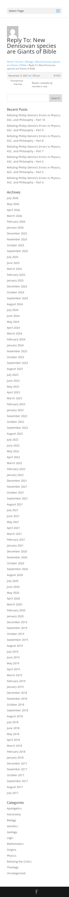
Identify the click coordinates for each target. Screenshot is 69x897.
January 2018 (15, 757)
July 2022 (12, 439)
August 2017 (15, 787)
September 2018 (17, 710)
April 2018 (13, 740)
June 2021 (13, 516)
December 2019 (17, 622)
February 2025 (16, 275)
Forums (19, 61)
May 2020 (13, 592)
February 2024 (16, 339)
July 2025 (12, 257)
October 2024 (15, 292)
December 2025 (17, 233)
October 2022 (15, 422)
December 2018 (17, 693)
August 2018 (15, 716)
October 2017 (15, 775)
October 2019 (15, 634)
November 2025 (17, 239)
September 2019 (17, 640)
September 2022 (17, 427)
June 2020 (13, 587)
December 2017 (17, 763)
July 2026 (12, 198)
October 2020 (15, 563)
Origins (11, 849)
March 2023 (14, 398)
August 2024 (15, 304)
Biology (29, 61)
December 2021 (17, 480)
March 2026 (14, 216)
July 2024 (12, 310)
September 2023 (17, 363)
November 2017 (17, 769)
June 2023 (13, 380)
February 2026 (16, 221)
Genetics (12, 826)
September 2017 (17, 781)
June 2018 (13, 728)
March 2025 (14, 269)
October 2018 (15, 704)
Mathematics (15, 844)
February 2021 (16, 539)
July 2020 (12, 581)
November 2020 (17, 557)
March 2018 (14, 745)
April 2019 (13, 669)
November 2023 (17, 351)
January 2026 (15, 227)
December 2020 (17, 551)
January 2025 (15, 280)
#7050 (57, 75)
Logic (10, 838)
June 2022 (13, 445)
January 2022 (15, 475)
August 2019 (15, 645)
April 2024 (13, 327)
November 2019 (17, 628)
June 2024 (13, 316)
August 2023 (15, 369)
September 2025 (17, 251)
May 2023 (13, 386)
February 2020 (16, 610)
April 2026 (13, 210)
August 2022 (15, 433)
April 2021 (13, 528)
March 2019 (14, 675)
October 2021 (15, 492)
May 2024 (13, 322)
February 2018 (16, 751)
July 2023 (12, 375)
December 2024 (17, 286)
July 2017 (12, 793)
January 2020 (15, 616)
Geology (12, 832)
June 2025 (13, 263)
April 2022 (13, 457)
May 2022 (13, 451)
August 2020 (15, 575)
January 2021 (15, 545)
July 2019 (12, 651)
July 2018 (12, 722)
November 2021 (17, 486)
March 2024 (14, 333)
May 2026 (13, 204)
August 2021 (15, 504)
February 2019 (16, 681)
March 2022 (14, 463)
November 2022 (17, 416)
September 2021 (17, 498)
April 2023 (13, 392)
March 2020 (14, 604)
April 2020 (13, 598)
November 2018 (17, 698)
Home (10, 61)
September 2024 (17, 298)
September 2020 (17, 569)
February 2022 (16, 469)
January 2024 (15, 345)
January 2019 (15, 687)
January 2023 (15, 410)
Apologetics (14, 808)
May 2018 (13, 734)
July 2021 (12, 510)
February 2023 (16, 404)
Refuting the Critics (19, 861)
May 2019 (13, 663)
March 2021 (14, 534)
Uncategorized (16, 873)
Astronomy (14, 814)
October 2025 (15, 245)
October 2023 (15, 357)
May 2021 (13, 522)
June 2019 (13, 657)
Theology (12, 867)
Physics (11, 855)
